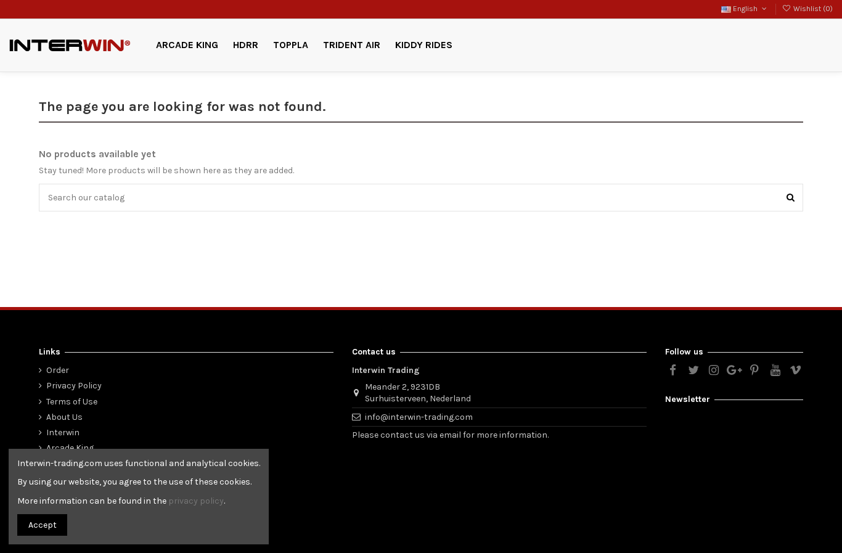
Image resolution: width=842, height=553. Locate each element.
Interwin (63, 432)
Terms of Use (71, 401)
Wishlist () (812, 8)
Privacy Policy (74, 385)
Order (57, 370)
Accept (42, 525)
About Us (64, 417)
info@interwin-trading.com (419, 417)
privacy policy (196, 501)
